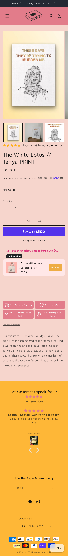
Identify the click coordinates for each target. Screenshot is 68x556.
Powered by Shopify (41, 552)
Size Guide (9, 190)
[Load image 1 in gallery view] (13, 132)
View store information (11, 324)
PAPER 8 (28, 552)
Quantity (7, 201)
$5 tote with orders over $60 (32, 263)
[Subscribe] (52, 488)
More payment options (34, 240)
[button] (7, 16)
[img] (34, 396)
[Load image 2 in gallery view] (34, 132)
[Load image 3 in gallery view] (54, 132)
